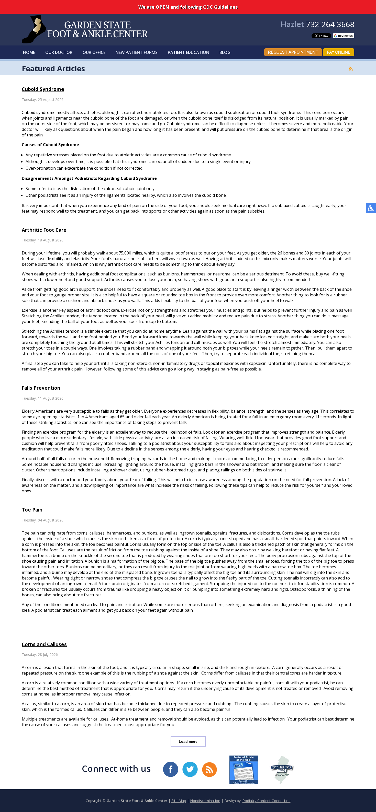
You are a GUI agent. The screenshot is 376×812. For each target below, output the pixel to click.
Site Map (178, 800)
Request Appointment (293, 52)
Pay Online (338, 52)
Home (29, 52)
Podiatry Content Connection (266, 800)
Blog (224, 52)
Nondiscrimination (205, 800)
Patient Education (188, 52)
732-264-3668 (330, 24)
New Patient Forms (137, 52)
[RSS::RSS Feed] (350, 68)
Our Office (94, 52)
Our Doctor (58, 52)
